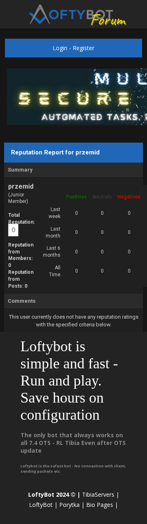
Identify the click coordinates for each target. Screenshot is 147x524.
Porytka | (72, 505)
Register (83, 48)
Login (60, 48)
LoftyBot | (43, 505)
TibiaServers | (100, 494)
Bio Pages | (102, 505)
